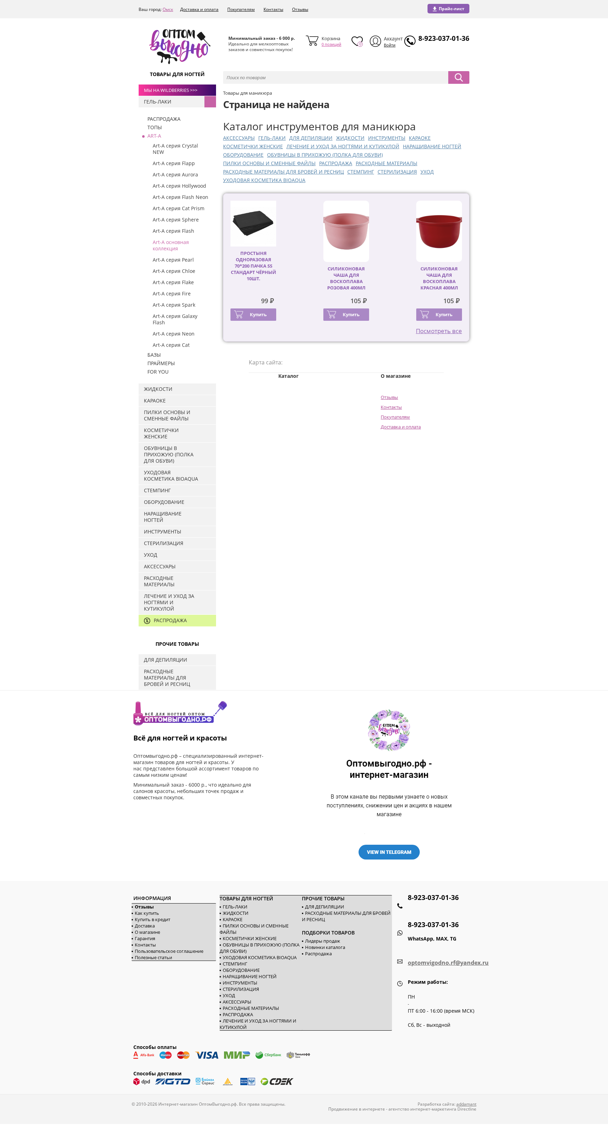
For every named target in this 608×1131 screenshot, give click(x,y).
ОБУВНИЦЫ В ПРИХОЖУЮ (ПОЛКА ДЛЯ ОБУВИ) (325, 154)
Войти (389, 45)
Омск (168, 9)
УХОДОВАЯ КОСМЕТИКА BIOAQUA (264, 180)
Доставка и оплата (199, 9)
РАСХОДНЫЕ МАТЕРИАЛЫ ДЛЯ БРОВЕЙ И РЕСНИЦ (283, 171)
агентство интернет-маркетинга (422, 1109)
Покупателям (241, 9)
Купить (258, 314)
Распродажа (318, 953)
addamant (466, 1104)
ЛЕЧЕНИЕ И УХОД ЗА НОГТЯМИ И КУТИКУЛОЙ (342, 146)
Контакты (273, 9)
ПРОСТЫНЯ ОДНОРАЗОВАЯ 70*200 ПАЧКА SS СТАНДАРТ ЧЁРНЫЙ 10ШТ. (253, 266)
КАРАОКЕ (420, 138)
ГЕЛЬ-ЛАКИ (272, 138)
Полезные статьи (153, 957)
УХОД (427, 171)
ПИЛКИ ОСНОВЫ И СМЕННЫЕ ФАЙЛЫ (269, 163)
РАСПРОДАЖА (335, 163)
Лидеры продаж (322, 941)
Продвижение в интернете (356, 1109)
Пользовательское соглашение (169, 951)
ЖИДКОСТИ (350, 138)
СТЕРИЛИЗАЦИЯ (397, 171)
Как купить (147, 913)
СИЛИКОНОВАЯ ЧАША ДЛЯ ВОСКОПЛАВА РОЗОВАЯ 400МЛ (346, 278)
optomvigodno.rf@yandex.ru (448, 963)
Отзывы (300, 9)
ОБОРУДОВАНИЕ (243, 154)
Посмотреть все (439, 331)
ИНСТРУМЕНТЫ (386, 138)
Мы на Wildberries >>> (170, 90)
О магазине (147, 932)
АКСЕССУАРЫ (239, 138)
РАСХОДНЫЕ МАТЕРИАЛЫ (386, 163)
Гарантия (145, 938)
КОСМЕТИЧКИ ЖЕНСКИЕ (253, 146)
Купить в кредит (152, 919)
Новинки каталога (325, 947)
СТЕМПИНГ (360, 171)
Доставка (145, 926)
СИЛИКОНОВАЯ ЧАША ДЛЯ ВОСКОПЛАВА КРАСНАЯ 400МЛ (439, 278)
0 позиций (331, 44)
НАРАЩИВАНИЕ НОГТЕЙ (432, 146)
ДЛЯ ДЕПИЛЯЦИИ (310, 138)
